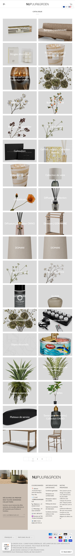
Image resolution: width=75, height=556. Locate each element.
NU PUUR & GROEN (11, 546)
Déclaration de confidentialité (56, 546)
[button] (67, 6)
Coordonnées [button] (37, 487)
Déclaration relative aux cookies (17, 548)
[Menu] (10, 543)
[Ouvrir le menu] (6, 6)
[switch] (6, 548)
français (8, 539)
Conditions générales (52, 493)
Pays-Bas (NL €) (24, 539)
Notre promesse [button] (64, 489)
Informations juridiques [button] (51, 489)
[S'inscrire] (23, 516)
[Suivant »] (49, 461)
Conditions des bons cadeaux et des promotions (51, 516)
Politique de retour (51, 506)
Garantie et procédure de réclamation (19, 550)
